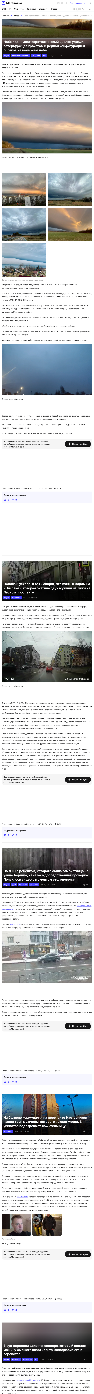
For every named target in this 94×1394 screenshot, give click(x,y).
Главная (5, 16)
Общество (19, 9)
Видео (54, 9)
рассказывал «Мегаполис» (28, 1380)
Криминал (31, 9)
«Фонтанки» (22, 1197)
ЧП (10, 9)
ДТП (4, 9)
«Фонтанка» (15, 924)
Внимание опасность (20, 56)
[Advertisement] (47, 465)
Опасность (43, 9)
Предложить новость (78, 3)
